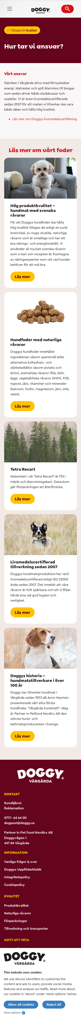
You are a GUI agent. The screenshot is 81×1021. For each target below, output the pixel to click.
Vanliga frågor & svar (20, 862)
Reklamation (14, 808)
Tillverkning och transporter (26, 928)
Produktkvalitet (16, 905)
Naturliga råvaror (17, 913)
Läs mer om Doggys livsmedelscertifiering (44, 119)
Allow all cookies (21, 1004)
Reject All (54, 1004)
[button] (67, 9)
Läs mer (22, 276)
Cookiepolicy (14, 885)
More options (12, 1012)
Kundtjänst (12, 803)
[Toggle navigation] (9, 9)
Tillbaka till (23, 30)
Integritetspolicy (17, 877)
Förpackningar (15, 921)
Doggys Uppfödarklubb (22, 869)
